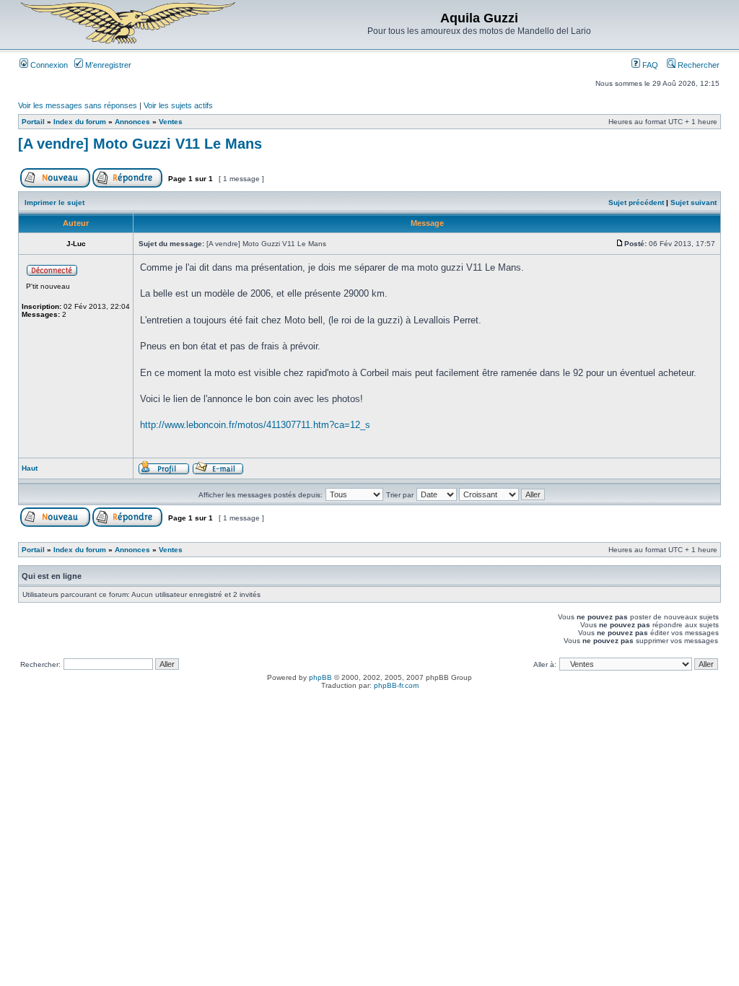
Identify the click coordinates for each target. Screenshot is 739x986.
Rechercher (697, 65)
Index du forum (79, 122)
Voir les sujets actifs (178, 105)
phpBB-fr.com (396, 685)
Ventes (171, 122)
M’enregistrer (107, 65)
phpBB (320, 677)
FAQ (649, 65)
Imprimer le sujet (54, 202)
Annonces (132, 122)
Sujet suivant (693, 202)
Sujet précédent (636, 202)
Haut (30, 468)
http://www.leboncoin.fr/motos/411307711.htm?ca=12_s (255, 424)
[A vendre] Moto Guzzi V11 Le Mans (140, 144)
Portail (33, 122)
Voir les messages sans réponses (77, 105)
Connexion (48, 65)
